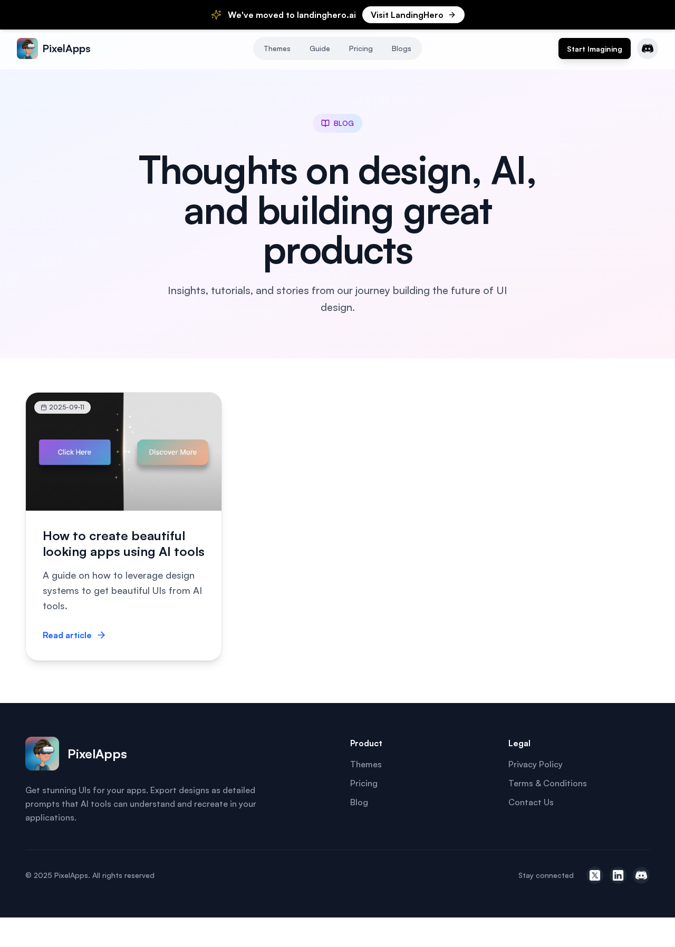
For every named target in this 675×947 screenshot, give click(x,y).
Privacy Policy (535, 764)
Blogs (401, 48)
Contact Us (531, 802)
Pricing (361, 48)
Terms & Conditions (547, 783)
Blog (359, 802)
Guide (320, 48)
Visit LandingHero (407, 14)
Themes (277, 48)
